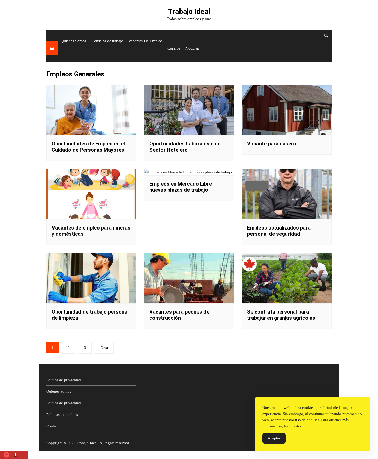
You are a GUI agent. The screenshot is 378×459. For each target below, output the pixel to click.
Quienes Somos (73, 41)
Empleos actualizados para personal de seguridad (279, 231)
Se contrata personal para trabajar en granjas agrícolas (281, 315)
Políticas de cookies (62, 414)
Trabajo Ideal (189, 11)
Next (104, 348)
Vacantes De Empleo (145, 41)
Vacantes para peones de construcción (179, 315)
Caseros (173, 48)
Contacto (53, 426)
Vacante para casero (271, 144)
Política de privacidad (63, 380)
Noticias (192, 48)
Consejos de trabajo (107, 41)
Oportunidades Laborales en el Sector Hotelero (185, 147)
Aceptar (274, 438)
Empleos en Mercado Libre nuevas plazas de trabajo (180, 187)
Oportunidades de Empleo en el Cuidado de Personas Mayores (88, 147)
